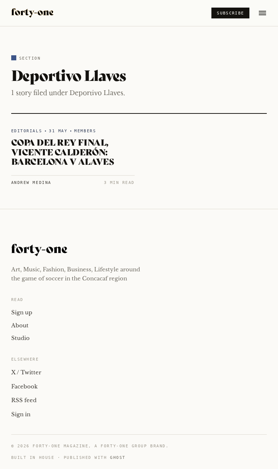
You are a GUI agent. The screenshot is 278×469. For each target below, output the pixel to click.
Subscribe (230, 13)
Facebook (24, 386)
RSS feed (24, 400)
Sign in (20, 414)
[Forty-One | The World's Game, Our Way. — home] (32, 13)
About (20, 325)
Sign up (21, 312)
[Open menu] (262, 13)
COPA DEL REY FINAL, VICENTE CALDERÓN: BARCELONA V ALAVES (62, 151)
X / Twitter (26, 372)
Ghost (118, 457)
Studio (20, 338)
